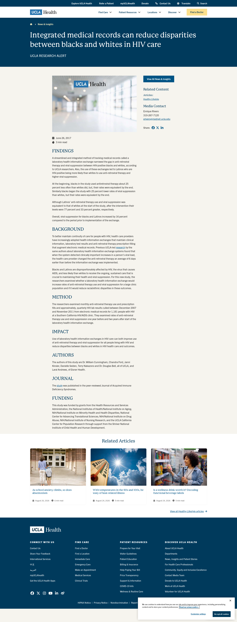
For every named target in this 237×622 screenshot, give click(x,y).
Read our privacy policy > (189, 607)
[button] (82, 3)
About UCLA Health (174, 548)
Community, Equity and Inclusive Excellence (186, 569)
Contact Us (165, 3)
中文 (32, 564)
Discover (172, 12)
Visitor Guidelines (128, 553)
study (60, 385)
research (120, 247)
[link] (153, 128)
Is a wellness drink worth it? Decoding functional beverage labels (175, 491)
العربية (33, 569)
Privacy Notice (101, 602)
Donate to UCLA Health (176, 580)
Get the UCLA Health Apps (42, 580)
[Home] (31, 24)
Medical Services (83, 575)
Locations (152, 12)
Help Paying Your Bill (130, 569)
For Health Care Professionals (179, 564)
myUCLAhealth (127, 3)
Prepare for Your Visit (130, 548)
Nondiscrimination (119, 602)
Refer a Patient (106, 3)
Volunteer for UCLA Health (177, 591)
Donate (145, 3)
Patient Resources (128, 12)
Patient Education (128, 559)
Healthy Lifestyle (151, 99)
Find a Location (82, 553)
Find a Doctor (197, 12)
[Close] (230, 600)
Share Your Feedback (40, 553)
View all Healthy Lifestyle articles (187, 511)
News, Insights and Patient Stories (181, 559)
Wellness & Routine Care (131, 591)
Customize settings (198, 614)
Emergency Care (82, 564)
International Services (40, 559)
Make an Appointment (85, 569)
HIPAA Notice (84, 602)
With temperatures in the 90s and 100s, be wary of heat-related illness (118, 491)
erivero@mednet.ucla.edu (156, 119)
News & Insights (45, 24)
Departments (171, 553)
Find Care (103, 12)
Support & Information (130, 580)
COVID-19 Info (127, 586)
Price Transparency (129, 575)
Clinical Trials (81, 580)
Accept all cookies (221, 614)
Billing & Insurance (129, 564)
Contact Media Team (174, 575)
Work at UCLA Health (175, 586)
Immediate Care (82, 559)
